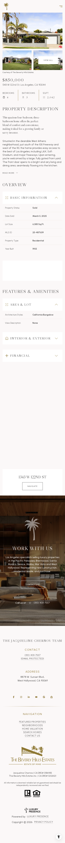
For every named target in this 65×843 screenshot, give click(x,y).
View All (48, 60)
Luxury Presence (38, 816)
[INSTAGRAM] (21, 697)
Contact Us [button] (32, 735)
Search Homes (32, 732)
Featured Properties (32, 721)
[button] (32, 585)
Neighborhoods (32, 725)
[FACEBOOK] (13, 697)
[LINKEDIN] (29, 697)
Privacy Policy (43, 822)
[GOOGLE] (44, 697)
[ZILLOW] (51, 697)
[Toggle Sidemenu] (59, 6)
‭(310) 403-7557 (42, 603)
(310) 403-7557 (33, 655)
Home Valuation (32, 728)
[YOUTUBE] (36, 697)
